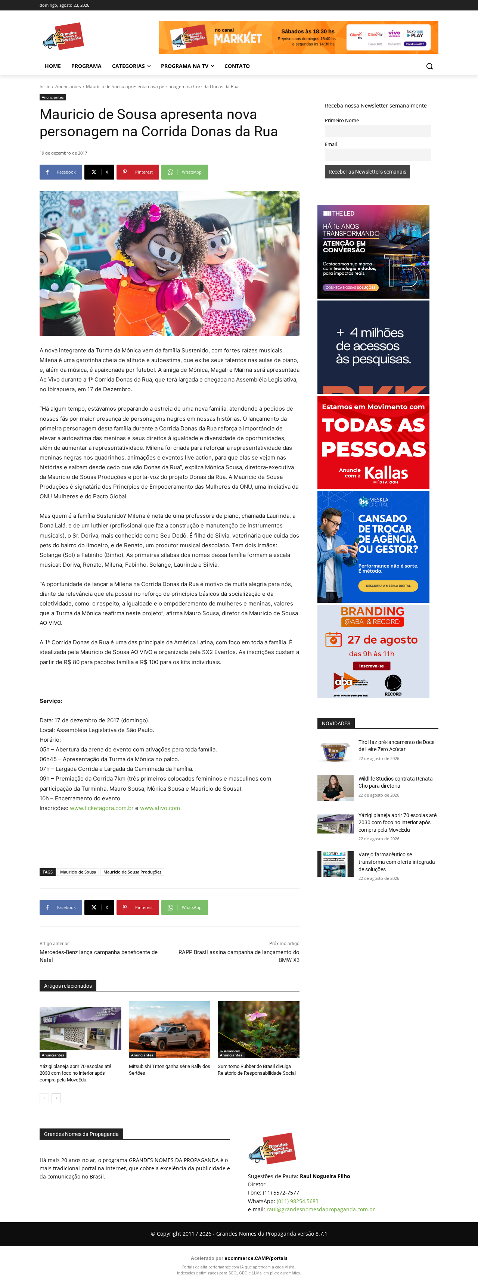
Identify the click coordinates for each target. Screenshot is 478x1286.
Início (45, 86)
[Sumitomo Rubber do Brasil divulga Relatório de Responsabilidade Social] (258, 1029)
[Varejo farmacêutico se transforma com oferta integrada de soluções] (335, 863)
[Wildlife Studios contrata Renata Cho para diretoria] (335, 788)
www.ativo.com (160, 808)
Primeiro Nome (342, 120)
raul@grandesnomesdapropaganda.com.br (321, 1209)
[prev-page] (44, 1098)
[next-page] (56, 1098)
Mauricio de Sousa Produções (132, 872)
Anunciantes (68, 86)
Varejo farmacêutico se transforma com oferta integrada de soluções (396, 861)
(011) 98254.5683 (298, 1201)
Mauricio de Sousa (78, 872)
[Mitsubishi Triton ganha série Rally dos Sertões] (170, 1029)
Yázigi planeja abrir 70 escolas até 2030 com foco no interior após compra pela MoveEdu (75, 1073)
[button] (429, 66)
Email (331, 144)
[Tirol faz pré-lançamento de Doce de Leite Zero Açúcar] (335, 751)
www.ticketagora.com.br (102, 808)
